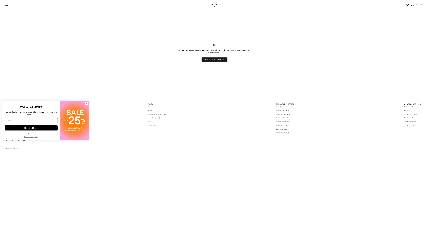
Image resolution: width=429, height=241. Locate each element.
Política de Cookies (410, 125)
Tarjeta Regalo (152, 125)
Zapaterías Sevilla (281, 125)
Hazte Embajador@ (154, 118)
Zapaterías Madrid (282, 118)
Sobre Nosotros (281, 107)
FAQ (149, 121)
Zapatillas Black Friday (283, 114)
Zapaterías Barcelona (283, 121)
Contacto (151, 107)
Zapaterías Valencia (282, 129)
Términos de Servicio (410, 121)
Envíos (150, 110)
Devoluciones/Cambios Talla (157, 114)
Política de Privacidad (411, 114)
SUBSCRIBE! (31, 128)
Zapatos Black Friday (282, 110)
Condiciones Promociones (412, 118)
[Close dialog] (86, 104)
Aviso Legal (407, 110)
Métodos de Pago (409, 107)
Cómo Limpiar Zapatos (283, 133)
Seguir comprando (214, 60)
